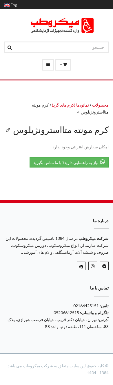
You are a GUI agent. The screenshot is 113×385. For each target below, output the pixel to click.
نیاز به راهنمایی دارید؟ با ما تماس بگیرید (66, 162)
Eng (13, 4)
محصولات (100, 104)
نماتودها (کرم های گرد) (70, 104)
